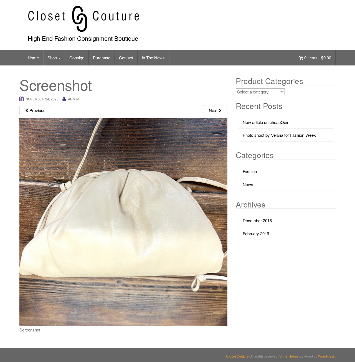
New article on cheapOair (265, 122)
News (248, 184)
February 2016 (256, 233)
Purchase (101, 57)
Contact (126, 57)
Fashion (250, 171)
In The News (153, 57)
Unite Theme (289, 356)
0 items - (317, 57)
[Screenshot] (123, 221)
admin (73, 99)
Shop (52, 57)
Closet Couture (237, 356)
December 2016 (257, 220)
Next (214, 110)
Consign (76, 57)
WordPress (326, 356)
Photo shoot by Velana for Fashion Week (279, 135)
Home (33, 57)
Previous (36, 110)
